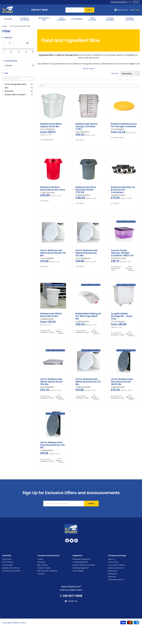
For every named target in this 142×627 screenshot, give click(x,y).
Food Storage (7, 565)
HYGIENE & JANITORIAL (129, 19)
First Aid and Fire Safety (11, 571)
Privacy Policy (113, 562)
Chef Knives (6, 559)
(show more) (88, 69)
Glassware (41, 562)
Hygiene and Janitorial (10, 568)
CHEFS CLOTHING (92, 19)
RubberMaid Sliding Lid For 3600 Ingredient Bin (88, 316)
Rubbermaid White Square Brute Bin (51, 125)
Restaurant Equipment (81, 559)
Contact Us (72, 601)
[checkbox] (20, 65)
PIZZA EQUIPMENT (61, 19)
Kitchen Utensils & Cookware (84, 565)
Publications (112, 574)
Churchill (40, 574)
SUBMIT (91, 503)
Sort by (114, 74)
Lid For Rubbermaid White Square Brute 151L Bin (51, 382)
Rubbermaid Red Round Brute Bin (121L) (52, 188)
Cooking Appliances (80, 562)
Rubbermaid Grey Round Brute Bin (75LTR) (86, 190)
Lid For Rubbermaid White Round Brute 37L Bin (88, 382)
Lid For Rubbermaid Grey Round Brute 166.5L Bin (122, 382)
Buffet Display (78, 571)
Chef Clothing (7, 562)
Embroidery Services (116, 579)
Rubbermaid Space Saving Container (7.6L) (87, 126)
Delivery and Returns (116, 568)
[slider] (3, 49)
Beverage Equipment (81, 568)
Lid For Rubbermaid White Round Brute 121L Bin (86, 253)
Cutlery (40, 559)
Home (4, 26)
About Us (111, 559)
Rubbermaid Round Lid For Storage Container (124, 125)
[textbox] (9, 43)
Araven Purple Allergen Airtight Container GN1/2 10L (122, 253)
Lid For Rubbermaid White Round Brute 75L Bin (53, 253)
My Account (112, 571)
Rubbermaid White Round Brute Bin (51, 315)
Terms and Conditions (116, 565)
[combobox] (74, 10)
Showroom (112, 577)
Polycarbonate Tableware (47, 571)
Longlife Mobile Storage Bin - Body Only (121, 316)
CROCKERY (8, 19)
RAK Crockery (42, 565)
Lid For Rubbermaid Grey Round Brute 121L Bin (52, 445)
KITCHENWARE (76, 19)
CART (135, 10)
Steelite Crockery (44, 568)
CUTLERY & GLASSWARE (24, 19)
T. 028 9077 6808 (71, 595)
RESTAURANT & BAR (44, 19)
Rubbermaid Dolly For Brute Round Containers (123, 190)
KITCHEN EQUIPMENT (110, 19)
